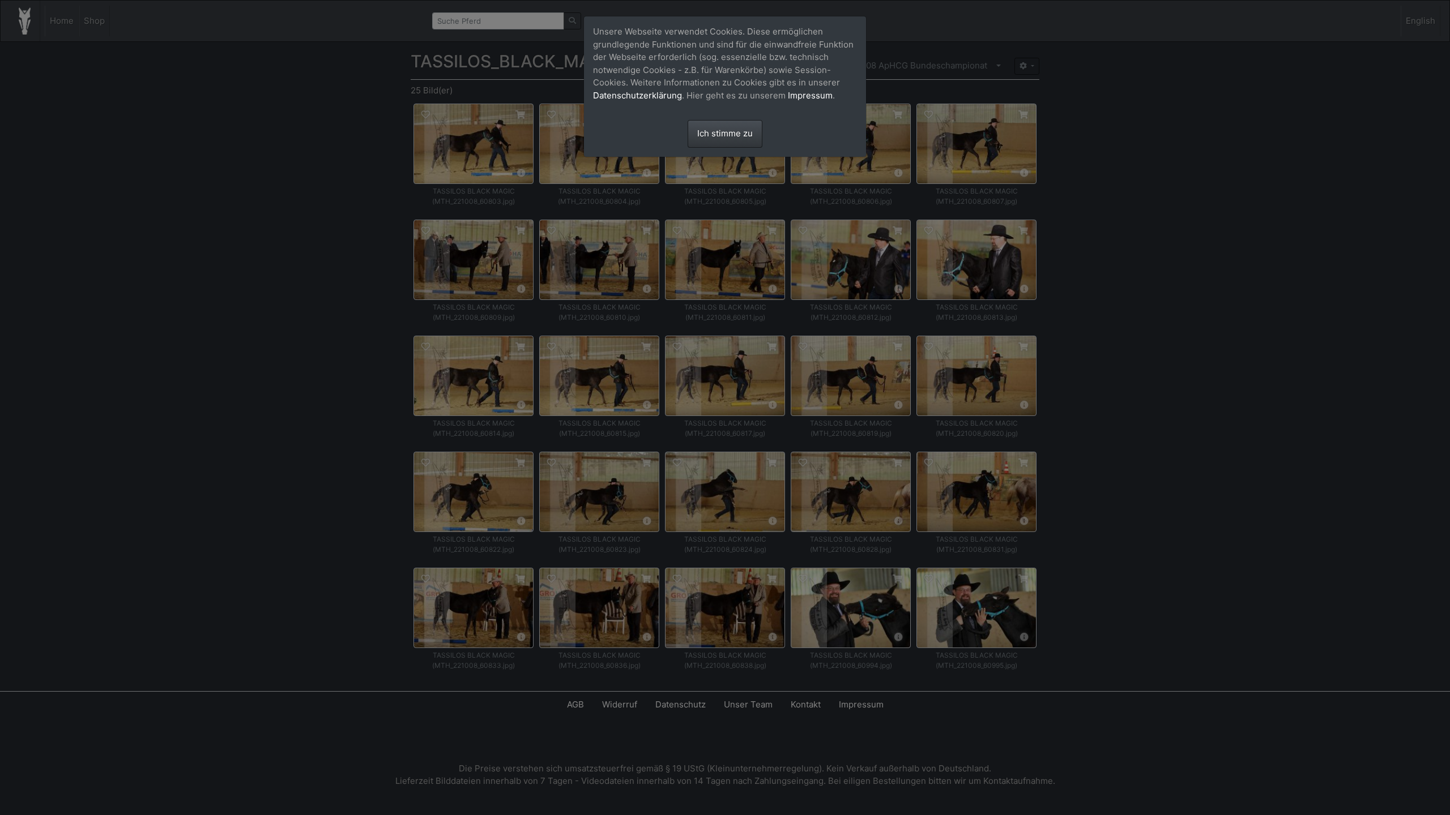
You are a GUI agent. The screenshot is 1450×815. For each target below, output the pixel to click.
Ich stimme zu (725, 133)
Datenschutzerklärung (637, 95)
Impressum (810, 95)
